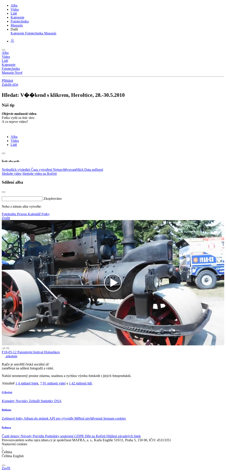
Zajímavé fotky (13, 418)
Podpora (6, 427)
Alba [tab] (14, 137)
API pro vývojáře (61, 418)
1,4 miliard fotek (26, 383)
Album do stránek (36, 418)
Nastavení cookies (14, 444)
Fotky (45, 214)
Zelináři (35, 401)
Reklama (6, 409)
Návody (27, 436)
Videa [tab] (15, 141)
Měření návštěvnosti (88, 418)
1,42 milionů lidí (80, 383)
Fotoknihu (9, 214)
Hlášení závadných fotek (123, 436)
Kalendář (34, 214)
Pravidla (39, 436)
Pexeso (22, 214)
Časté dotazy (11, 436)
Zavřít (6, 468)
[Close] (3, 192)
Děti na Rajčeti (95, 436)
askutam (11, 356)
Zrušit (6, 218)
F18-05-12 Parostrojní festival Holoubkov (31, 352)
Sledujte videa (11, 173)
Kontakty (9, 401)
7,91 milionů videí (53, 383)
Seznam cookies (114, 418)
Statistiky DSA (51, 401)
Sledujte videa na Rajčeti (39, 173)
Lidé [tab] (14, 145)
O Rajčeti (7, 392)
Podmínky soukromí (59, 436)
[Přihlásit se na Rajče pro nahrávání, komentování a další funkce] (12, 41)
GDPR (79, 436)
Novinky (22, 401)
